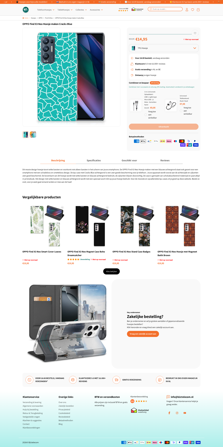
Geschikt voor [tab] (129, 160)
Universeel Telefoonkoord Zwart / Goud (184, 98)
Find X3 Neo (49, 18)
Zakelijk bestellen (66, 406)
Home (26, 18)
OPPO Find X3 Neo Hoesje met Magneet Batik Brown (177, 253)
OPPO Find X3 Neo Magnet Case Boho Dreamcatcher (86, 253)
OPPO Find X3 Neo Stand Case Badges (131, 251)
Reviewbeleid (64, 416)
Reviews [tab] (165, 160)
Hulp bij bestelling (30, 409)
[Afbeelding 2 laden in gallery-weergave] (33, 134)
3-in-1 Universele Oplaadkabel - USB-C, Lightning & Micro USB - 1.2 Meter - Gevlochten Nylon (150, 98)
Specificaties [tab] (94, 160)
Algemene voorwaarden (33, 406)
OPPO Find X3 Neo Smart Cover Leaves (41, 251)
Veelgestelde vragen (31, 416)
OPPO (40, 18)
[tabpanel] (111, 176)
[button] (165, 9)
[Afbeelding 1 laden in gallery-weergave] (25, 134)
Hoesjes (33, 18)
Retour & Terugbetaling (33, 413)
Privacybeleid (64, 409)
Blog (60, 424)
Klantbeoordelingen (31, 427)
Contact (26, 424)
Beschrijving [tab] (58, 160)
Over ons (62, 402)
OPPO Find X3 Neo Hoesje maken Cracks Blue (69, 18)
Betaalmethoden (66, 420)
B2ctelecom (34, 442)
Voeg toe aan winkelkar (152, 114)
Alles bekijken (111, 271)
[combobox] (165, 9)
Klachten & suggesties (32, 420)
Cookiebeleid (64, 413)
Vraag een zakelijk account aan (143, 334)
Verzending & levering (32, 402)
